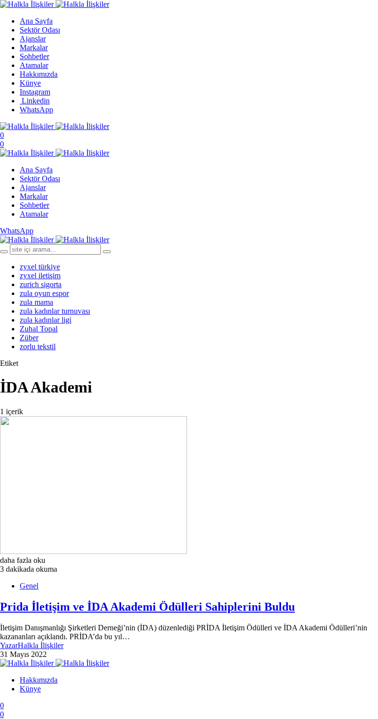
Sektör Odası (40, 30)
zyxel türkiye (40, 266)
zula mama (36, 302)
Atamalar (34, 65)
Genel (29, 586)
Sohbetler (34, 56)
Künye (30, 83)
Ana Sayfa (36, 21)
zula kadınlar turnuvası (55, 311)
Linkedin (35, 101)
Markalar (34, 47)
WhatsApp (36, 109)
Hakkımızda (39, 74)
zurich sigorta (41, 284)
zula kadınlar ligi (45, 320)
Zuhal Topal (39, 329)
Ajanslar (33, 38)
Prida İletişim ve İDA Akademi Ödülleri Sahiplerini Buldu (147, 606)
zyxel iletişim (40, 275)
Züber (29, 337)
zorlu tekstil (38, 346)
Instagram (35, 92)
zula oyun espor (44, 293)
